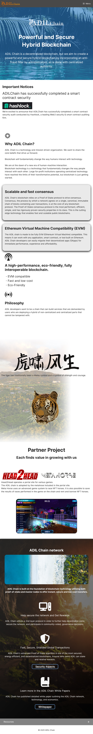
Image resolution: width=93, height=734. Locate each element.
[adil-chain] (10, 3)
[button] (46, 722)
